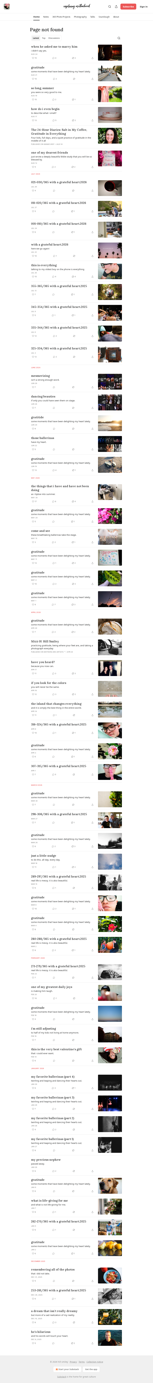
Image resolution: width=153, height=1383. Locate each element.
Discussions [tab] (54, 38)
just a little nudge (43, 855)
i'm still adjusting (43, 1028)
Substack (61, 1376)
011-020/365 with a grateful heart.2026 (58, 203)
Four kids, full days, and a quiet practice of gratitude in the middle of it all (61, 139)
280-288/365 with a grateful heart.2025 (59, 939)
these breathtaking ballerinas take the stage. (53, 534)
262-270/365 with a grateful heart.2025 (58, 1221)
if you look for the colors (48, 683)
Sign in (144, 6)
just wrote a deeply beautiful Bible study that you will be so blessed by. (61, 158)
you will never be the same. (45, 686)
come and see (40, 531)
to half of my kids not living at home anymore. (55, 1032)
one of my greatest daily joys (51, 987)
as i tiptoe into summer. (43, 494)
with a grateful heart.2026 (49, 244)
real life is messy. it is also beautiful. (49, 880)
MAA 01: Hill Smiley (45, 641)
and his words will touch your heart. (49, 1335)
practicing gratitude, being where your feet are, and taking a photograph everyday (62, 647)
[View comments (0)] (54, 190)
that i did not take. (40, 1273)
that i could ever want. (42, 1053)
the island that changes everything (56, 703)
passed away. (38, 1163)
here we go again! (40, 248)
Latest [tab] (36, 38)
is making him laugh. (42, 990)
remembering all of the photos (53, 1269)
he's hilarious (40, 1332)
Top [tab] (43, 38)
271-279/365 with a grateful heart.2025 (58, 966)
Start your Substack (68, 1369)
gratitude (38, 67)
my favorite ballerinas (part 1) (52, 1139)
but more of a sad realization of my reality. (53, 1315)
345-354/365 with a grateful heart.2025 (59, 307)
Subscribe (128, 6)
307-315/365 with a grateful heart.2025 (58, 766)
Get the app (91, 1369)
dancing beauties (43, 396)
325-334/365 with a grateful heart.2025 (59, 348)
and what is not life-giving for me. (48, 1204)
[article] (76, 52)
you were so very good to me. (46, 92)
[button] (36, 16)
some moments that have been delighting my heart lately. (61, 71)
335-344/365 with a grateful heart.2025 (59, 327)
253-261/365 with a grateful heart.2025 (58, 1290)
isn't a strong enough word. (45, 379)
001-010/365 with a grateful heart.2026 (58, 223)
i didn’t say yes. (39, 50)
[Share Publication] (116, 7)
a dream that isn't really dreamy (54, 1311)
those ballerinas (42, 438)
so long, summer (42, 88)
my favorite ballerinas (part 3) (52, 1097)
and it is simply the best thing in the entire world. (56, 707)
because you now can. (42, 666)
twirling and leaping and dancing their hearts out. (56, 1080)
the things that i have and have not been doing (60, 488)
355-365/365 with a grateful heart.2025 (59, 286)
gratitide (37, 417)
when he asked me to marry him (54, 46)
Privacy (73, 1361)
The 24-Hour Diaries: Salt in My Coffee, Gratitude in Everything (59, 131)
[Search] (110, 7)
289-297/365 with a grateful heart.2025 (58, 876)
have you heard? (43, 662)
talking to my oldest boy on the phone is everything (57, 269)
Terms (82, 1361)
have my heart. (38, 441)
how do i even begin (45, 109)
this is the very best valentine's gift (56, 1049)
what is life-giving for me (49, 1200)
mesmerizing (40, 376)
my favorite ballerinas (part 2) (52, 1118)
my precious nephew (46, 1159)
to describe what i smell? (43, 112)
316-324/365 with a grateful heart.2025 (58, 724)
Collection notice (95, 1361)
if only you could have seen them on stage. (53, 400)
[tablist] (46, 38)
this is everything (44, 265)
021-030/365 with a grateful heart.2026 (59, 182)
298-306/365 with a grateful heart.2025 (59, 814)
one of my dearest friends (49, 152)
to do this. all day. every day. (45, 859)
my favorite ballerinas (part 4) (52, 1076)
